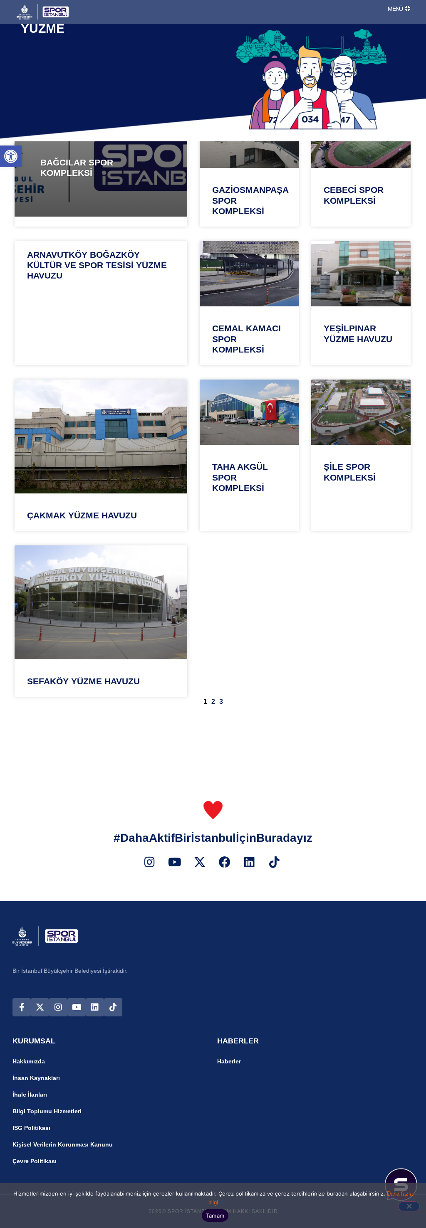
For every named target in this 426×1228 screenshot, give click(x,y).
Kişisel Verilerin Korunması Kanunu (62, 1144)
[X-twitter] (40, 1007)
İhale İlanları (29, 1094)
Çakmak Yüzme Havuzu (82, 515)
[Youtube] (76, 1007)
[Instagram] (58, 1007)
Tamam (215, 1215)
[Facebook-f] (21, 1007)
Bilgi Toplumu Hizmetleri (47, 1111)
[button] (11, 156)
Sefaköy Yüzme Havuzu (83, 681)
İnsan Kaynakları (36, 1078)
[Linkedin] (95, 1007)
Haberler (229, 1061)
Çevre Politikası (34, 1161)
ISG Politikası (31, 1127)
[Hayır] (409, 1206)
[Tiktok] (113, 1007)
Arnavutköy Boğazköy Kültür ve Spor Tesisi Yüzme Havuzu (97, 265)
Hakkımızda (28, 1061)
